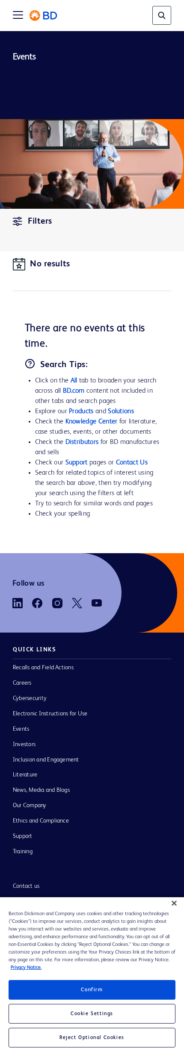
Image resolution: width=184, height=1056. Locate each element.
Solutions (121, 411)
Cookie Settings (92, 1013)
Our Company (30, 805)
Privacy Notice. (26, 967)
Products (81, 411)
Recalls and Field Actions (43, 668)
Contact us (26, 886)
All (74, 380)
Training (23, 852)
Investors (24, 744)
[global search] (161, 15)
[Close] (174, 903)
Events (21, 729)
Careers (22, 683)
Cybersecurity (30, 698)
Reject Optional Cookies (92, 1037)
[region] (92, 976)
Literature (25, 775)
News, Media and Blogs (41, 790)
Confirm (92, 989)
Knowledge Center (91, 421)
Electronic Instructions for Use (50, 714)
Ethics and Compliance (41, 821)
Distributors (82, 442)
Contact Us (132, 462)
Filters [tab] (40, 221)
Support (76, 462)
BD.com (74, 391)
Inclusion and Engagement (46, 760)
